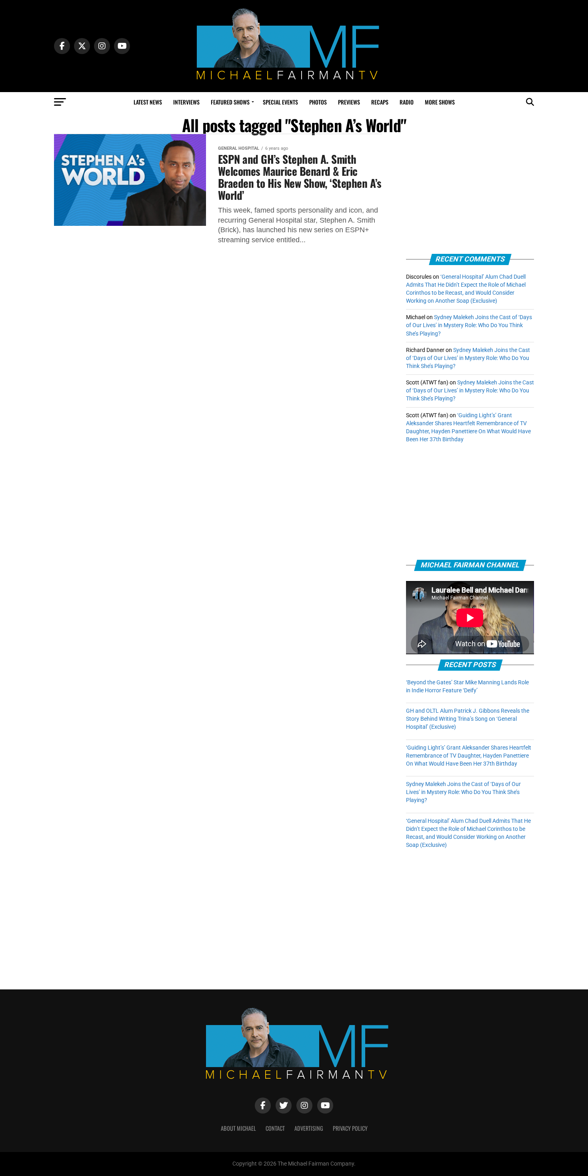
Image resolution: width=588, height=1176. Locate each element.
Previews (349, 102)
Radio (407, 102)
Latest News (148, 102)
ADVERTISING (308, 1128)
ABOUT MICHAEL (238, 1128)
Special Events (280, 102)
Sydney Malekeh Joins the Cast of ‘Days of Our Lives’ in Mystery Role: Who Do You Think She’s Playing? (469, 325)
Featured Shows (230, 102)
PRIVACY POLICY (350, 1128)
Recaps (379, 102)
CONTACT (275, 1128)
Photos (318, 102)
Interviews (186, 102)
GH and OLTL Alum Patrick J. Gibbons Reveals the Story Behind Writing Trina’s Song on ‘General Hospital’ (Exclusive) (467, 719)
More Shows (440, 102)
